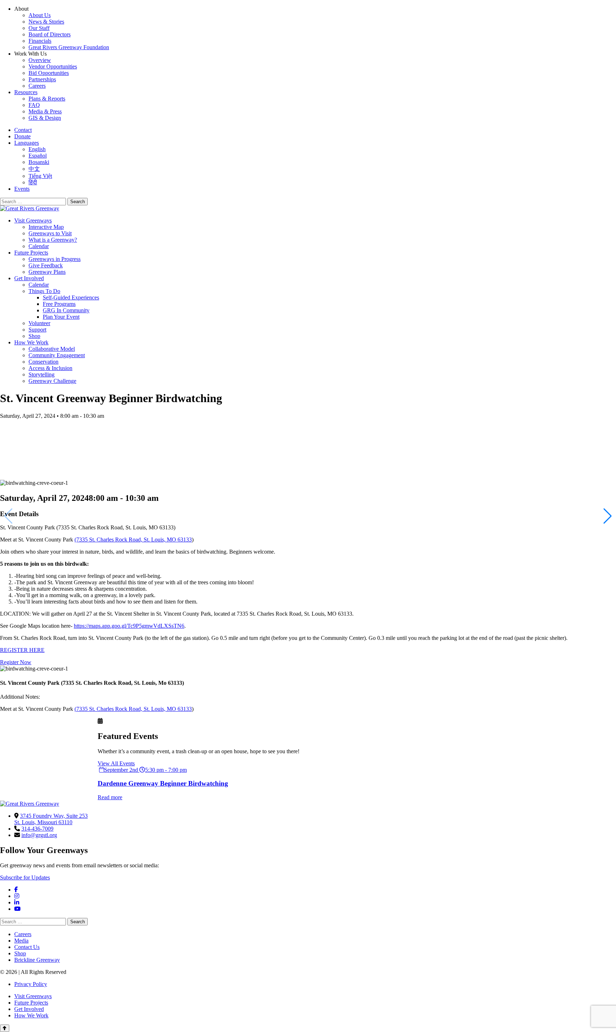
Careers (37, 86)
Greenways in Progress (55, 259)
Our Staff (39, 28)
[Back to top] (4, 1028)
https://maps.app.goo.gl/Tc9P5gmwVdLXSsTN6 (129, 626)
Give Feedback (46, 265)
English (37, 149)
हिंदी (33, 182)
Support (37, 330)
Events (22, 189)
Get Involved (29, 278)
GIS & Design (45, 118)
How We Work (31, 342)
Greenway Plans (47, 272)
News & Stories (46, 22)
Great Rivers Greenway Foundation (69, 47)
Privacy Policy (30, 984)
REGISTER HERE (22, 650)
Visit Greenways (33, 220)
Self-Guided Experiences (71, 297)
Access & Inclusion (50, 368)
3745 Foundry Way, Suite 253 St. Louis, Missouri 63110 (51, 819)
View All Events (116, 763)
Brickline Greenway (37, 960)
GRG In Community (66, 310)
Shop (34, 336)
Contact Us (27, 947)
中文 (34, 169)
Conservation (43, 362)
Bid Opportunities (49, 73)
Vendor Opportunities (53, 66)
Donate (22, 136)
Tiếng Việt (40, 176)
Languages (26, 143)
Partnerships (42, 79)
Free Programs (59, 304)
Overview (40, 60)
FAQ (34, 105)
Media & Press (45, 111)
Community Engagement (57, 355)
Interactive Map (46, 227)
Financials (40, 41)
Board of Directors (50, 34)
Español (38, 156)
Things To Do (44, 291)
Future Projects (31, 253)
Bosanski (39, 162)
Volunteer (39, 323)
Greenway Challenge (52, 381)
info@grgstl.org (39, 835)
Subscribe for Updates (25, 877)
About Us (40, 15)
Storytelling (42, 374)
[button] (607, 516)
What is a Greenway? (53, 240)
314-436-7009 (37, 829)
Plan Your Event (61, 317)
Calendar (39, 246)
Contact (23, 130)
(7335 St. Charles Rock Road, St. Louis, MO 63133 (133, 539)
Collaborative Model (52, 349)
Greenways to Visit (50, 233)
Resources (25, 92)
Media (21, 941)
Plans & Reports (47, 99)
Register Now (15, 662)
